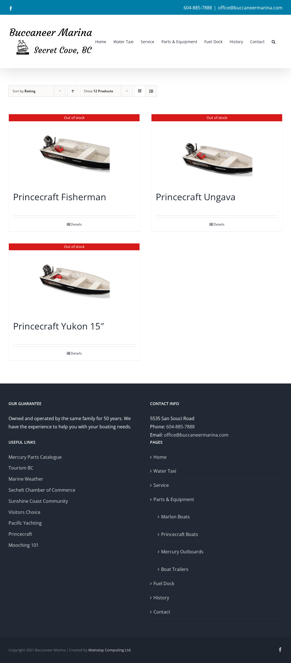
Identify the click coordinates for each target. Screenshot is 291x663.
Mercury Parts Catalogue (35, 457)
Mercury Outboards (182, 552)
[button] (273, 41)
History (161, 598)
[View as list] (151, 91)
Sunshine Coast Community (38, 501)
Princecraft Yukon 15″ (58, 326)
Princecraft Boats (179, 534)
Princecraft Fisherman (59, 197)
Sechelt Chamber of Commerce (42, 490)
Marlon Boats (175, 517)
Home (160, 457)
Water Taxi (164, 471)
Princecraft (20, 534)
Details (76, 224)
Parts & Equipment (173, 499)
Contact (161, 612)
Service (161, 485)
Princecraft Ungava (196, 197)
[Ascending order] (72, 91)
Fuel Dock (163, 583)
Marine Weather (26, 479)
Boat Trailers (174, 569)
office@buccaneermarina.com (250, 8)
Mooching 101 (24, 545)
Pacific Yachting (25, 523)
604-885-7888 (180, 427)
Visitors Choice (24, 512)
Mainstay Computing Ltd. (109, 649)
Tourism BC (21, 468)
